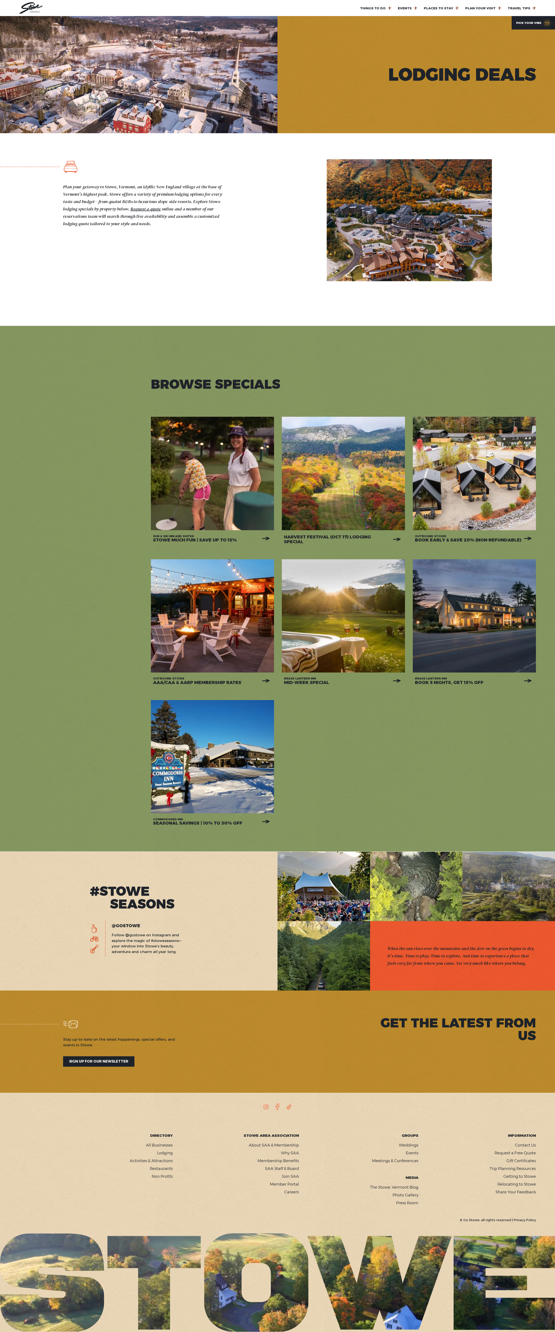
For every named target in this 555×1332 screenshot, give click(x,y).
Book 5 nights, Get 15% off (449, 681)
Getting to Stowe (519, 1176)
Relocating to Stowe (517, 1184)
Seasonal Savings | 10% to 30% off (197, 821)
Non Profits (162, 1176)
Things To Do (373, 8)
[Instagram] (266, 1107)
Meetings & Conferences (395, 1160)
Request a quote (146, 209)
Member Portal (284, 1184)
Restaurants (161, 1168)
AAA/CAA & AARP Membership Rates (197, 681)
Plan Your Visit (480, 8)
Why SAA (290, 1153)
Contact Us (525, 1145)
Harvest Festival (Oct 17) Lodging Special (327, 539)
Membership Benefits (278, 1160)
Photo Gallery (405, 1195)
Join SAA (290, 1176)
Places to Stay (438, 8)
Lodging (165, 1153)
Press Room (407, 1203)
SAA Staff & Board (282, 1168)
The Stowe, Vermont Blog (394, 1187)
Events (405, 8)
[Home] (31, 8)
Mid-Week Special (306, 681)
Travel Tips (519, 8)
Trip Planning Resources (513, 1168)
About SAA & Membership (274, 1145)
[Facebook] (277, 1107)
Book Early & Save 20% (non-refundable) (468, 538)
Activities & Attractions (151, 1160)
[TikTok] (289, 1107)
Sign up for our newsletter (98, 1061)
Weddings (408, 1145)
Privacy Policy (525, 1220)
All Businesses (159, 1145)
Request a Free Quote (515, 1153)
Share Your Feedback (515, 1192)
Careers (291, 1192)
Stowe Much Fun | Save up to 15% (195, 538)
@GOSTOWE (126, 925)
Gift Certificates (521, 1160)
